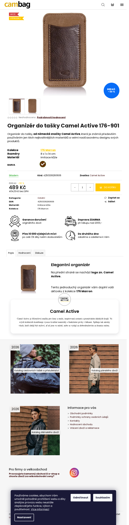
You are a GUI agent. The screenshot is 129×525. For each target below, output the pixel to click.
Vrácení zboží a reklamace (84, 428)
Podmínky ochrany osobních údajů (89, 417)
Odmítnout (80, 497)
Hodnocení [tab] (25, 252)
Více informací (40, 509)
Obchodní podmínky (81, 413)
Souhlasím (102, 497)
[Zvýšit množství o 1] (90, 187)
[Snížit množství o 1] (75, 187)
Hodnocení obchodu (81, 424)
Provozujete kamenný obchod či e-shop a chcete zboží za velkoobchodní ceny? (34, 475)
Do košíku (110, 187)
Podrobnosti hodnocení (51, 117)
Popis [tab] (11, 252)
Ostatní (41, 197)
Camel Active (97, 175)
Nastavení (24, 517)
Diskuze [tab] (39, 252)
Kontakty (75, 420)
